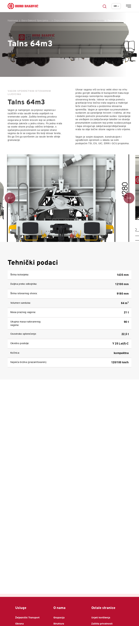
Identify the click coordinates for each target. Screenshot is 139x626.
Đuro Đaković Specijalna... (36, 20)
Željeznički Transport (27, 617)
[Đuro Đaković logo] (23, 6)
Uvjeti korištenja (100, 617)
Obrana (19, 623)
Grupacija (59, 617)
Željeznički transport (65, 20)
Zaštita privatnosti (102, 623)
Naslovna (13, 20)
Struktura (58, 623)
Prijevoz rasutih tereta (92, 20)
